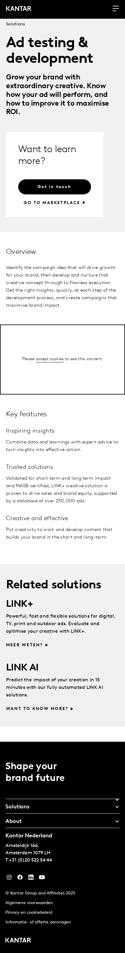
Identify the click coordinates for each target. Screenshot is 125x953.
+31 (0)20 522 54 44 (30, 860)
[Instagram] (9, 879)
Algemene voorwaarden (29, 903)
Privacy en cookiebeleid (28, 912)
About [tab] (13, 821)
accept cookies (50, 359)
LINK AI (22, 668)
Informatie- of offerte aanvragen (38, 922)
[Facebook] (20, 879)
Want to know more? (37, 709)
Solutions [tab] (17, 807)
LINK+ (19, 604)
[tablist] (62, 847)
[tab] (62, 797)
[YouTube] (31, 879)
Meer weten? (24, 645)
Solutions (15, 24)
